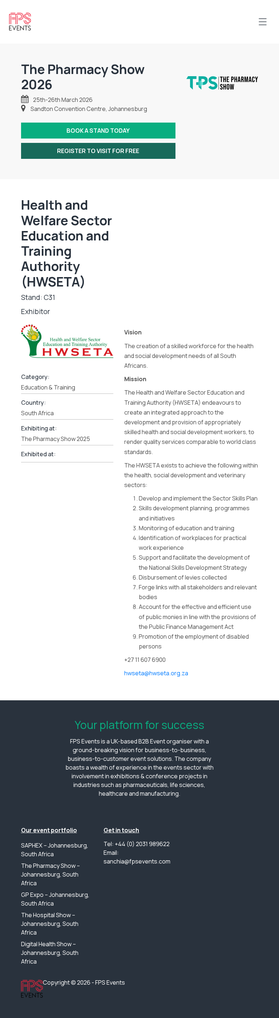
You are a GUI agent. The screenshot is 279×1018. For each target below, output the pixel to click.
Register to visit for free (98, 151)
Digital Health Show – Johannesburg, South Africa (49, 952)
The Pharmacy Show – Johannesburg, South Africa (50, 874)
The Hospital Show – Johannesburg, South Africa (49, 923)
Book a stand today (98, 131)
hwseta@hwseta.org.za (156, 673)
